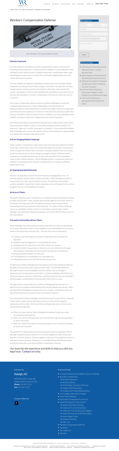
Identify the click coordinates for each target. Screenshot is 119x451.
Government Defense (68, 396)
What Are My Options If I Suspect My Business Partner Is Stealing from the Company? (94, 84)
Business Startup (69, 382)
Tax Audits (63, 428)
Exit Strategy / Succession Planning (75, 385)
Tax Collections (65, 430)
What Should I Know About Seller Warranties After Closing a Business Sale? (94, 70)
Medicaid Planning (69, 419)
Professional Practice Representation (76, 391)
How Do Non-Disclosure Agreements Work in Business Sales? (93, 101)
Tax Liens (63, 433)
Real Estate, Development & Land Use (74, 399)
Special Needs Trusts (70, 416)
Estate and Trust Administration (74, 408)
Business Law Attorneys (69, 377)
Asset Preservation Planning (73, 405)
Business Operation (70, 379)
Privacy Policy (75, 443)
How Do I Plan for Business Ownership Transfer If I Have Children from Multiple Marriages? (94, 92)
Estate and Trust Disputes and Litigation (77, 411)
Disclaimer (83, 443)
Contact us (28, 351)
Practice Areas (20, 9)
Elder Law (66, 422)
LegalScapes (66, 443)
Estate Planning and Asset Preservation (77, 413)
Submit (84, 55)
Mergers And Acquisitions (72, 388)
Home (12, 9)
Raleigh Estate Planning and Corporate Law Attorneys (23, 3)
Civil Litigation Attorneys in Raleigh (73, 394)
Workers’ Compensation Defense (72, 425)
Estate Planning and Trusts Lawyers (73, 402)
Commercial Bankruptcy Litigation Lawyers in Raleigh (79, 374)
